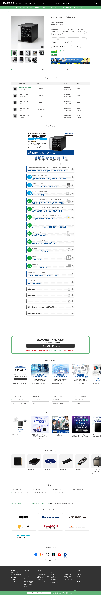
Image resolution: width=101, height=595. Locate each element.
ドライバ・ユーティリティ (42, 572)
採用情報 (78, 576)
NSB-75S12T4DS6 (24, 101)
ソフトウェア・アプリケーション (43, 576)
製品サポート (52, 572)
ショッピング (58, 3)
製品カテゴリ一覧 (14, 572)
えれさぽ (52, 574)
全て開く (64, 163)
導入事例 (13, 581)
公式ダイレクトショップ (68, 576)
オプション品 (74, 42)
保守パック (55, 42)
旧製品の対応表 (27, 586)
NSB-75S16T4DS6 (24, 108)
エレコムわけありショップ (68, 581)
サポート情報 (66, 3)
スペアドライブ (65, 42)
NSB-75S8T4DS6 (24, 94)
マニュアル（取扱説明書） (42, 574)
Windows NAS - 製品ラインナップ (42, 11)
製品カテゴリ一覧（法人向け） (17, 574)
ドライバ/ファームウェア (73, 38)
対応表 (54, 38)
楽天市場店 (66, 577)
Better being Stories (28, 576)
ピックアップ (26, 574)
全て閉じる (71, 163)
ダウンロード (50, 3)
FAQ (84, 38)
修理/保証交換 (53, 577)
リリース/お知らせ (27, 572)
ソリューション (14, 579)
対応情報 (42, 3)
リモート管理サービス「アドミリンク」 (60, 46)
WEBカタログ (40, 577)
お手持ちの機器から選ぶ (28, 581)
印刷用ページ (75, 46)
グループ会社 (79, 574)
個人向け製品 (19, 3)
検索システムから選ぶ (28, 584)
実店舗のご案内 (66, 572)
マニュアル (62, 38)
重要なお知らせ (53, 579)
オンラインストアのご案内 (68, 574)
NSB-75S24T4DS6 (24, 115)
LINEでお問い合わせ (54, 582)
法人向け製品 (28, 3)
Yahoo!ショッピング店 (68, 579)
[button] (26, 571)
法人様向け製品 (18, 11)
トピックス (35, 3)
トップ (4, 11)
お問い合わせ (52, 576)
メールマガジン (53, 581)
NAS (33, 11)
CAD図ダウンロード (41, 581)
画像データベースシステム (42, 579)
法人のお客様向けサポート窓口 (55, 350)
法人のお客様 (10, 11)
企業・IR (78, 572)
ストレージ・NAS (26, 11)
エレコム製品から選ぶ (28, 582)
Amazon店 (65, 582)
